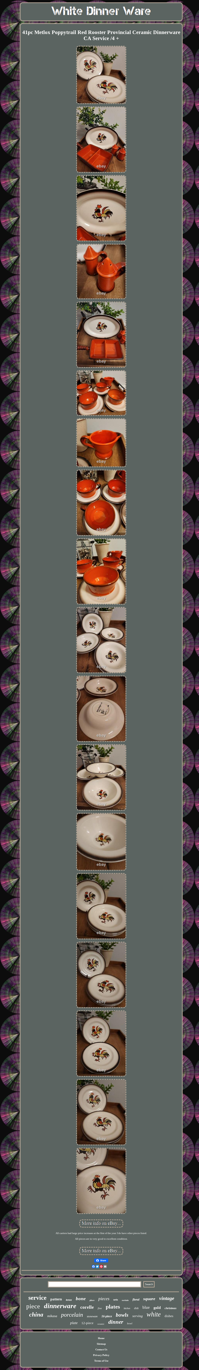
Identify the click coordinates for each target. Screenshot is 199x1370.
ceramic (100, 1324)
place (92, 1300)
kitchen (127, 1308)
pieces (103, 1298)
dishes (169, 1316)
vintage (166, 1298)
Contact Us (101, 1349)
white (154, 1314)
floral (136, 1299)
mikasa (52, 1316)
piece (33, 1306)
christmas (170, 1308)
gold (157, 1307)
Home (101, 1338)
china (36, 1314)
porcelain (72, 1314)
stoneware (92, 1316)
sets (115, 1299)
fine (100, 1308)
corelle (87, 1307)
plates (113, 1306)
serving (137, 1316)
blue (146, 1307)
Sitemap (101, 1343)
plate (74, 1323)
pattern (56, 1299)
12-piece (87, 1323)
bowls (122, 1315)
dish (136, 1308)
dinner (115, 1322)
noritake (125, 1300)
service (37, 1297)
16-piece (106, 1316)
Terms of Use (101, 1360)
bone (81, 1298)
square (149, 1298)
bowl (129, 1323)
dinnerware (60, 1306)
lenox (69, 1300)
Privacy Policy (101, 1355)
